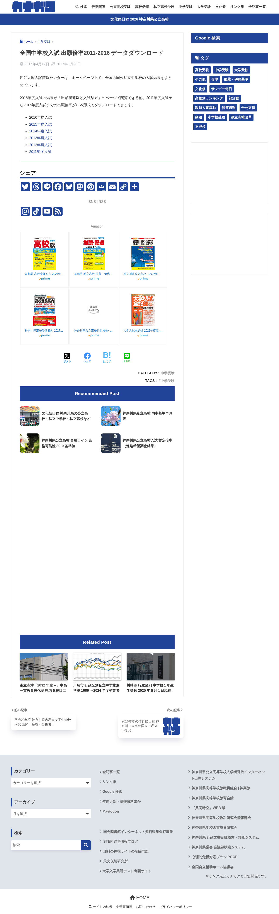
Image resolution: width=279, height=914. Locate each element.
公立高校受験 (120, 7)
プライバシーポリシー (175, 907)
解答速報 (229, 108)
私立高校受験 (163, 7)
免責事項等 (124, 907)
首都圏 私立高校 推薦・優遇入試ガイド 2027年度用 (93, 274)
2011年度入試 (40, 152)
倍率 (214, 79)
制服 (198, 117)
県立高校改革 (241, 117)
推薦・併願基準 (236, 79)
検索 (83, 7)
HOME (142, 897)
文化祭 (220, 7)
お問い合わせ (145, 907)
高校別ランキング (209, 98)
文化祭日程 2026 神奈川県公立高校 (140, 19)
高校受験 (202, 70)
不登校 (200, 126)
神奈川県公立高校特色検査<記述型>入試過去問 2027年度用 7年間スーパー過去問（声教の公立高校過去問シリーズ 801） (93, 330)
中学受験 (186, 7)
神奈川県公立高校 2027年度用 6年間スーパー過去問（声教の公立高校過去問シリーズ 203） (143, 274)
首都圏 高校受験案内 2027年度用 (44, 274)
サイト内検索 (102, 907)
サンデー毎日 (221, 89)
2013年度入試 (40, 138)
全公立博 (248, 108)
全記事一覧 (257, 7)
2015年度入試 (40, 124)
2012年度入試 (40, 145)
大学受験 (204, 7)
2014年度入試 (40, 131)
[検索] (86, 845)
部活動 (234, 98)
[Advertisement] (97, 492)
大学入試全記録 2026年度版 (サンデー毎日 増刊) (143, 330)
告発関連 (98, 7)
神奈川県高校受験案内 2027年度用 (44, 330)
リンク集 (237, 7)
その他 (200, 79)
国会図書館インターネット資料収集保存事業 (137, 832)
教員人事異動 (205, 108)
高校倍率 (142, 7)
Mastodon (110, 811)
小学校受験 (216, 117)
